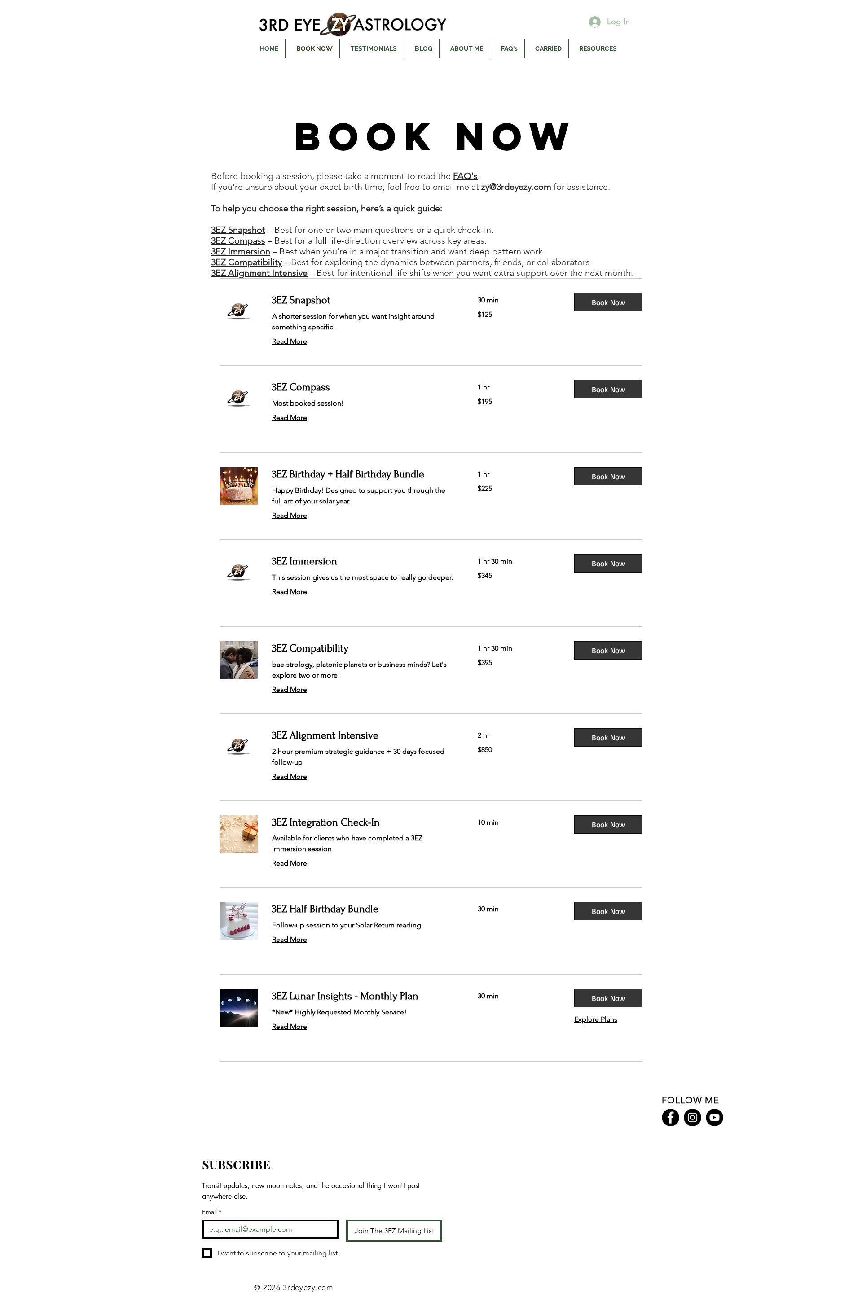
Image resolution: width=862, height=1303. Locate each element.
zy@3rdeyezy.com (516, 186)
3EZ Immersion (240, 251)
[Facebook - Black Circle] (670, 1117)
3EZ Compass (238, 240)
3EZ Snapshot (238, 229)
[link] (364, 300)
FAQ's (465, 176)
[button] (608, 302)
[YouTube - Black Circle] (714, 1117)
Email (211, 1212)
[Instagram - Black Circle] (692, 1117)
